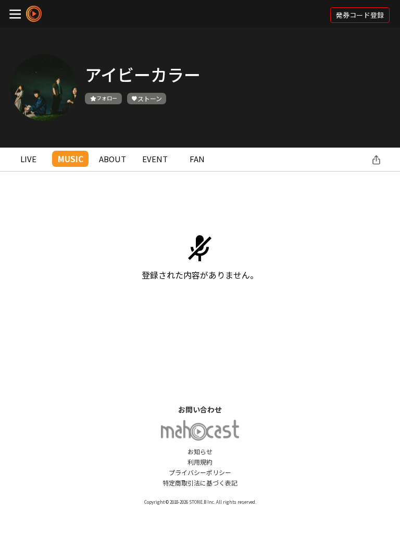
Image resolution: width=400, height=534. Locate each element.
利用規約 (200, 461)
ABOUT (112, 158)
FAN (197, 158)
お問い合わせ (200, 409)
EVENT (155, 158)
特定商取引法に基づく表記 (200, 482)
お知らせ (200, 451)
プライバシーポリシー (200, 472)
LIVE (28, 158)
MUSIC (70, 158)
